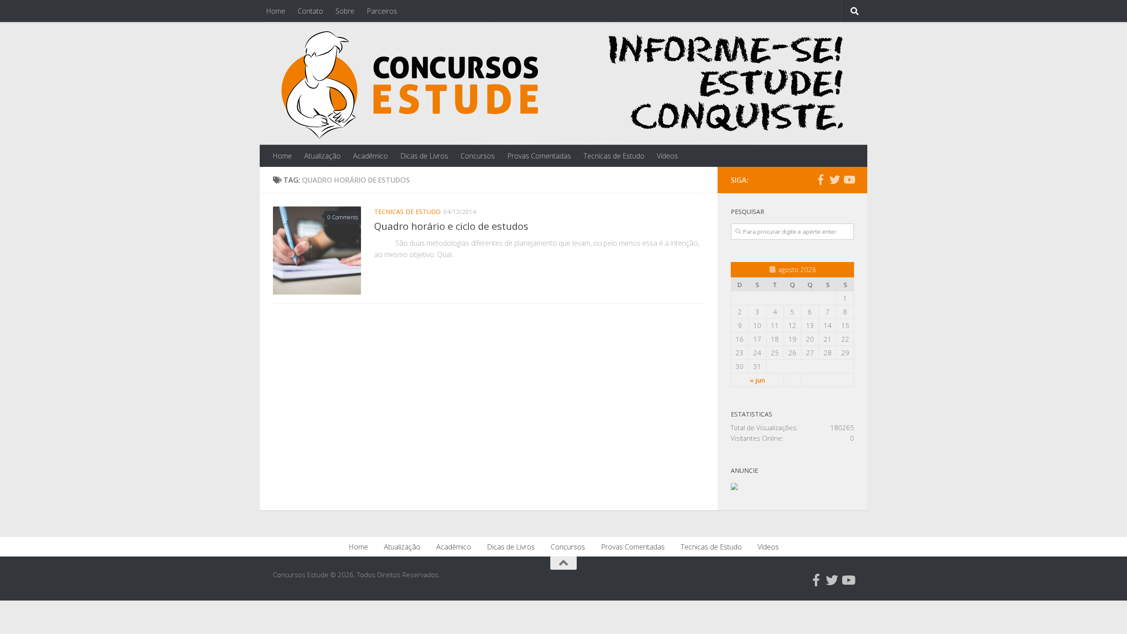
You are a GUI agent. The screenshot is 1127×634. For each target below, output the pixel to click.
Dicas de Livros (424, 156)
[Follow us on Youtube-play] (848, 179)
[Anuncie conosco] (734, 487)
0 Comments (343, 217)
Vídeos (667, 156)
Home (275, 11)
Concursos (477, 156)
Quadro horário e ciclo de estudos (451, 225)
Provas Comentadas (539, 156)
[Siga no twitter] (834, 179)
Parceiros (382, 11)
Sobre (344, 11)
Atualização (322, 156)
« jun (757, 380)
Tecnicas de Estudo (614, 156)
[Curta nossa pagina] (820, 179)
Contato (310, 11)
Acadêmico (370, 156)
